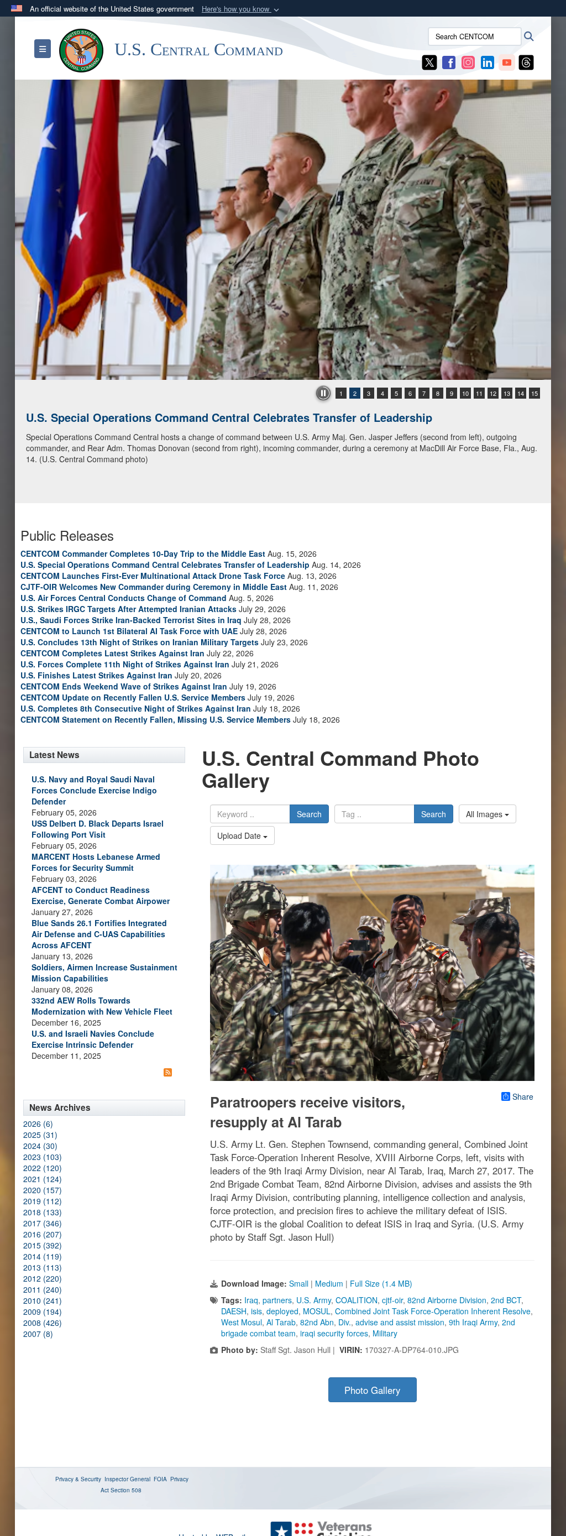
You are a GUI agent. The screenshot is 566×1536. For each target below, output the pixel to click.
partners (277, 1299)
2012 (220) (42, 1278)
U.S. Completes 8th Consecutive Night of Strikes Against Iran (135, 708)
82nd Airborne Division (446, 1299)
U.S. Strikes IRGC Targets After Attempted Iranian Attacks (128, 608)
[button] (241, 9)
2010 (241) (42, 1300)
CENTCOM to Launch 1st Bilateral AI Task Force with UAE (129, 630)
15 (534, 393)
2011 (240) (42, 1289)
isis (256, 1310)
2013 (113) (42, 1267)
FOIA (160, 1479)
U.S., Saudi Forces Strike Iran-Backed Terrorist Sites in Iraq (131, 619)
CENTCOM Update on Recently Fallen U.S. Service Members (132, 697)
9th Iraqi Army (473, 1322)
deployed (282, 1310)
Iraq (251, 1299)
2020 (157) (42, 1189)
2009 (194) (42, 1311)
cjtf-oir (392, 1299)
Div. (344, 1322)
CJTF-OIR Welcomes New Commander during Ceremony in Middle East (153, 586)
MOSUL (317, 1310)
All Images (485, 813)
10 (465, 393)
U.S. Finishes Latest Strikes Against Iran (96, 675)
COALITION (357, 1299)
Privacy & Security (78, 1479)
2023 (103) (42, 1156)
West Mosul (241, 1322)
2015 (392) (42, 1245)
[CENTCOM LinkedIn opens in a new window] (487, 61)
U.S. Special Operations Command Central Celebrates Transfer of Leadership (229, 417)
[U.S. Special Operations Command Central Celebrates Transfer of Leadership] (283, 230)
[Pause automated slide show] (323, 393)
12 (493, 393)
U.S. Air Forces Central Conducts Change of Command (123, 597)
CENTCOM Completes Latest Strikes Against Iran (112, 653)
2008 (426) (42, 1322)
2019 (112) (42, 1200)
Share (522, 1096)
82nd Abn (317, 1322)
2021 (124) (42, 1178)
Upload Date (240, 835)
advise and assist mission (399, 1322)
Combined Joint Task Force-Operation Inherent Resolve (433, 1310)
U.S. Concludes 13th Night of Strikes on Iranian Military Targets (139, 641)
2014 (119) (42, 1256)
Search (309, 813)
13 (507, 393)
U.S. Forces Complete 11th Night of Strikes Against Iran (124, 664)
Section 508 (126, 1490)
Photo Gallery (372, 1390)
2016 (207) (42, 1234)
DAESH (234, 1310)
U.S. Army (313, 1299)
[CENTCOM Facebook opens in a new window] (449, 61)
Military (385, 1333)
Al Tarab (281, 1322)
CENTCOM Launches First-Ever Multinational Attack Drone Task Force (152, 575)
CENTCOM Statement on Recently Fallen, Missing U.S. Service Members (155, 719)
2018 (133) (42, 1212)
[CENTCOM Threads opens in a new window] (526, 61)
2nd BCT (506, 1299)
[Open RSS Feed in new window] (168, 1072)
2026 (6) (38, 1123)
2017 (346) (42, 1223)
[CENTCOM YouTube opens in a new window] (507, 61)
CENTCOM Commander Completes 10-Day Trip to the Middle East (142, 553)
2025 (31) (40, 1134)
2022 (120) (42, 1167)
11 (479, 393)
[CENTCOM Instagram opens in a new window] (468, 61)
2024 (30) (40, 1145)
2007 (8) (38, 1333)
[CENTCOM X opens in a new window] (429, 61)
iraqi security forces (334, 1333)
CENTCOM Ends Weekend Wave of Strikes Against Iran (123, 686)
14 (520, 393)
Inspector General (127, 1479)
